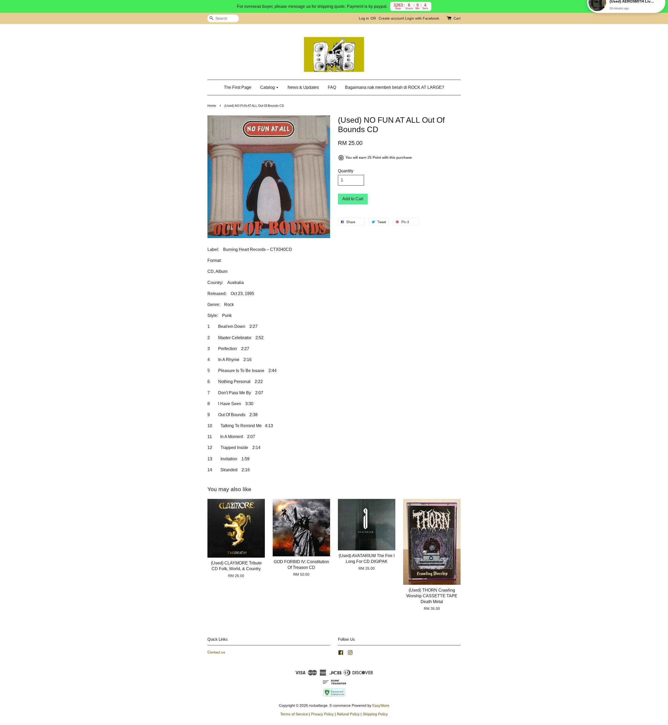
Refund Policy (348, 714)
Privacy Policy (322, 714)
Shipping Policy (375, 714)
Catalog (268, 87)
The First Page (237, 87)
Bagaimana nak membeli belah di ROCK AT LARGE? (394, 87)
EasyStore (380, 706)
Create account (391, 18)
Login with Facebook (422, 18)
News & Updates (303, 87)
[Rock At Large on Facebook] (341, 654)
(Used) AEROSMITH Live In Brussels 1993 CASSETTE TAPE (632, 12)
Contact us (216, 652)
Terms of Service (294, 714)
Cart (457, 18)
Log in (364, 18)
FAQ (332, 87)
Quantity (345, 171)
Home (211, 106)
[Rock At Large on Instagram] (350, 654)
